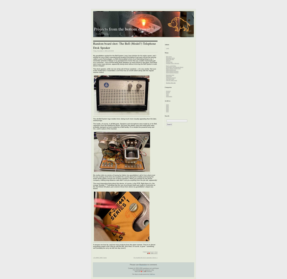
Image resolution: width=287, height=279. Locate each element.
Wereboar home (170, 58)
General (168, 91)
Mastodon (143, 265)
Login (167, 48)
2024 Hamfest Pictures (172, 72)
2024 (167, 107)
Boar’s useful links (171, 66)
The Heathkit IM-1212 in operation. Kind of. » (145, 257)
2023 (167, 108)
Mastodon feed (170, 75)
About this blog (170, 59)
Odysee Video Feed (171, 80)
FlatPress (152, 274)
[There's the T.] (121, 241)
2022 (167, 110)
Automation (169, 96)
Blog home (169, 56)
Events (168, 92)
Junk (167, 95)
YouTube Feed (170, 79)
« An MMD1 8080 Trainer (100, 257)
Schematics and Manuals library (174, 67)
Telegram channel (171, 77)
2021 (167, 111)
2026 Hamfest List (171, 70)
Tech (156, 252)
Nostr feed (169, 76)
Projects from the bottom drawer (122, 29)
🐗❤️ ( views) (152, 253)
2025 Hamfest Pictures (172, 71)
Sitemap (168, 60)
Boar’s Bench (173, 68)
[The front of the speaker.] (121, 116)
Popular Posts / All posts (172, 63)
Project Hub (169, 62)
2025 (167, 106)
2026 (167, 104)
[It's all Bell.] (122, 172)
